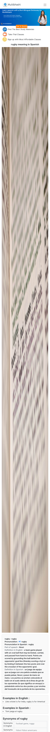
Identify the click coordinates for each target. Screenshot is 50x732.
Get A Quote (21, 26)
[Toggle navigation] (45, 5)
